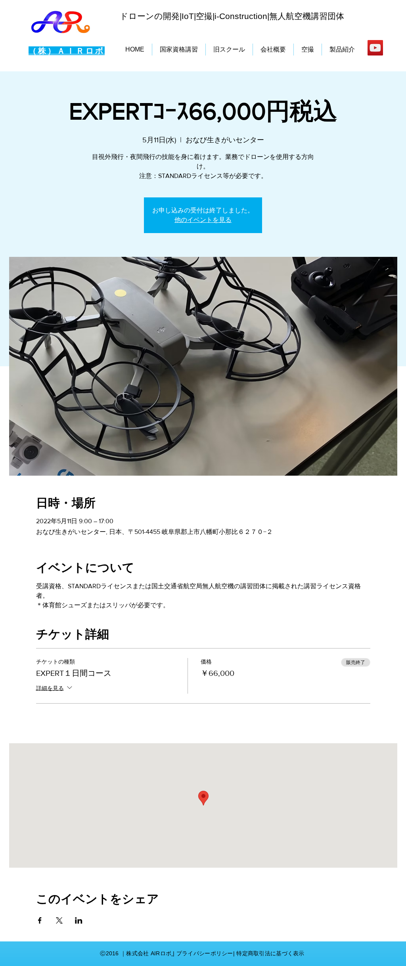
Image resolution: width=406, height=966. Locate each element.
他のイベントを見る (203, 219)
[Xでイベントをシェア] (59, 920)
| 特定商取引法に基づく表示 (268, 953)
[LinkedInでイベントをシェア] (78, 920)
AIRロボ (160, 953)
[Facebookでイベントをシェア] (40, 920)
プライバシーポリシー (204, 953)
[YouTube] (375, 47)
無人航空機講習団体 (306, 16)
